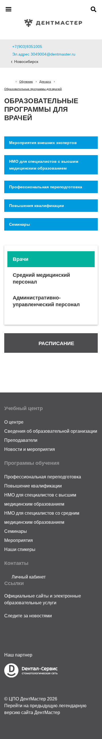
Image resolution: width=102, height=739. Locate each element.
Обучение (26, 81)
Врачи (20, 259)
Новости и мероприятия (29, 449)
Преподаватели (20, 440)
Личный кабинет (28, 577)
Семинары (19, 224)
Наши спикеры (19, 549)
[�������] (8, 81)
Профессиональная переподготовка (45, 187)
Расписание (56, 343)
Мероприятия (18, 540)
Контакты (16, 563)
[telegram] (10, 632)
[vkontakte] (23, 632)
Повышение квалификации (33, 485)
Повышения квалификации (36, 205)
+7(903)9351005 (27, 46)
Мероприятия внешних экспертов (43, 142)
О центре (14, 422)
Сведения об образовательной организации (50, 431)
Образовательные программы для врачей (33, 88)
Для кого (45, 81)
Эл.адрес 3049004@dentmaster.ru (43, 54)
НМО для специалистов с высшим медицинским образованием (43, 164)
